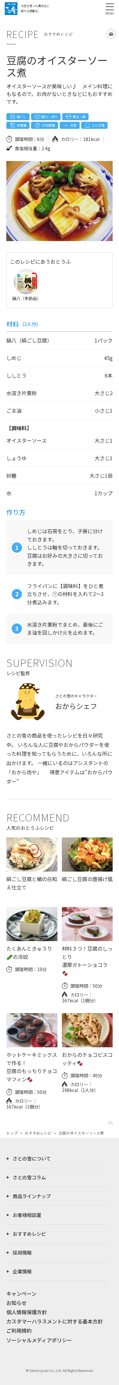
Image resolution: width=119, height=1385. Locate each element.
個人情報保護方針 (26, 1312)
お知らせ (16, 1303)
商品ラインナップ (32, 1196)
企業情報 (22, 1271)
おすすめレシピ (38, 1133)
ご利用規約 (19, 1330)
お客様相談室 (27, 1215)
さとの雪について (32, 1158)
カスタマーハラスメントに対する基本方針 (54, 1321)
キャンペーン (21, 1293)
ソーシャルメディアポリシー (39, 1340)
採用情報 (22, 1252)
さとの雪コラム (29, 1177)
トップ (12, 1133)
